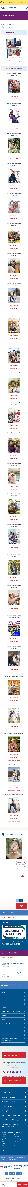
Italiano (16, 1141)
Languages (6, 1181)
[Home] (9, 8)
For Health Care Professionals (11, 1011)
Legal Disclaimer (12, 1181)
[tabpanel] (14, 848)
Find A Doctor (12, 1055)
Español (16, 1148)
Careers (4, 1000)
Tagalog (4, 1136)
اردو (3, 1150)
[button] (22, 1184)
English (4, 1134)
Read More (22, 876)
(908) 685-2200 (14, 1072)
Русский (4, 1148)
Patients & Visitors (7, 1027)
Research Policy (20, 1181)
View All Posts (7, 917)
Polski (3, 1146)
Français (16, 1136)
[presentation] (21, 870)
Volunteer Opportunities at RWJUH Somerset (10, 1039)
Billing (4, 996)
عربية (15, 1134)
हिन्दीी (3, 1141)
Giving (4, 1015)
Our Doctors (6, 1023)
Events (4, 1007)
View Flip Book (14, 96)
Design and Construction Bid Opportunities (10, 1125)
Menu (3, 1185)
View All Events (7, 958)
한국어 (3, 1143)
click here (14, 1159)
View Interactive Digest (14, 760)
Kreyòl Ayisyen (18, 1139)
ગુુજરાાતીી (4, 1139)
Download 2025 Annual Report (14, 61)
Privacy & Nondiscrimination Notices (13, 1178)
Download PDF (14, 99)
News (4, 24)
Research (5, 1031)
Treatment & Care (7, 1034)
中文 (15, 1143)
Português (17, 1146)
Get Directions (12, 1067)
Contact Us (5, 1003)
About (4, 992)
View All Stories (21, 906)
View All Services (14, 1080)
